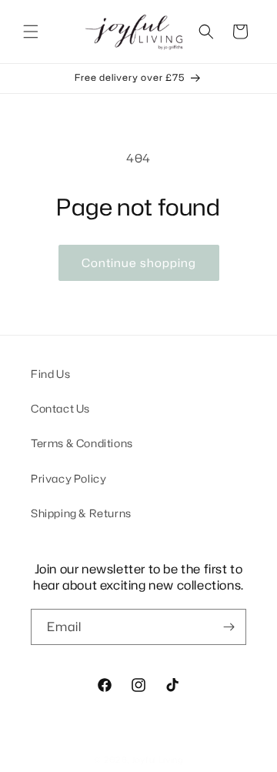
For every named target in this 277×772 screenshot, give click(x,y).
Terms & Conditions (82, 443)
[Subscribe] (228, 627)
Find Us (50, 373)
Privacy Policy (68, 478)
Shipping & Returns (81, 513)
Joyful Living (157, 760)
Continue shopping (139, 263)
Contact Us (60, 408)
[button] (31, 31)
